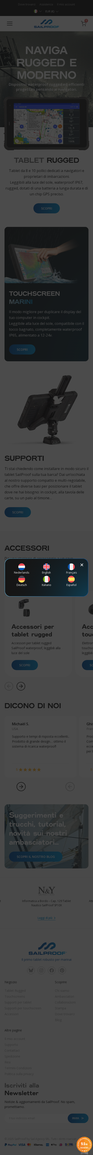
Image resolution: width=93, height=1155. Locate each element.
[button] (82, 565)
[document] (46, 577)
